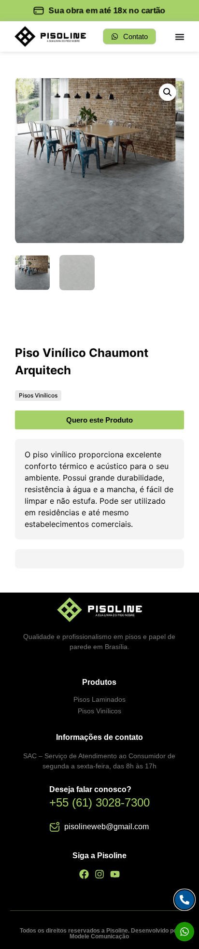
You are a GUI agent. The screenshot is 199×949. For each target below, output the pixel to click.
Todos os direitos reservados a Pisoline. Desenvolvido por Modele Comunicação (99, 933)
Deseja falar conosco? (90, 789)
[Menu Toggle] (180, 37)
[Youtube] (115, 874)
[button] (167, 92)
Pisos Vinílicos (38, 395)
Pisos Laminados (99, 699)
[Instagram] (99, 874)
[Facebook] (84, 874)
